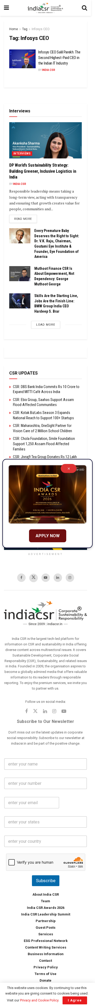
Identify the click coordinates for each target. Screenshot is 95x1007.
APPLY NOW (48, 535)
